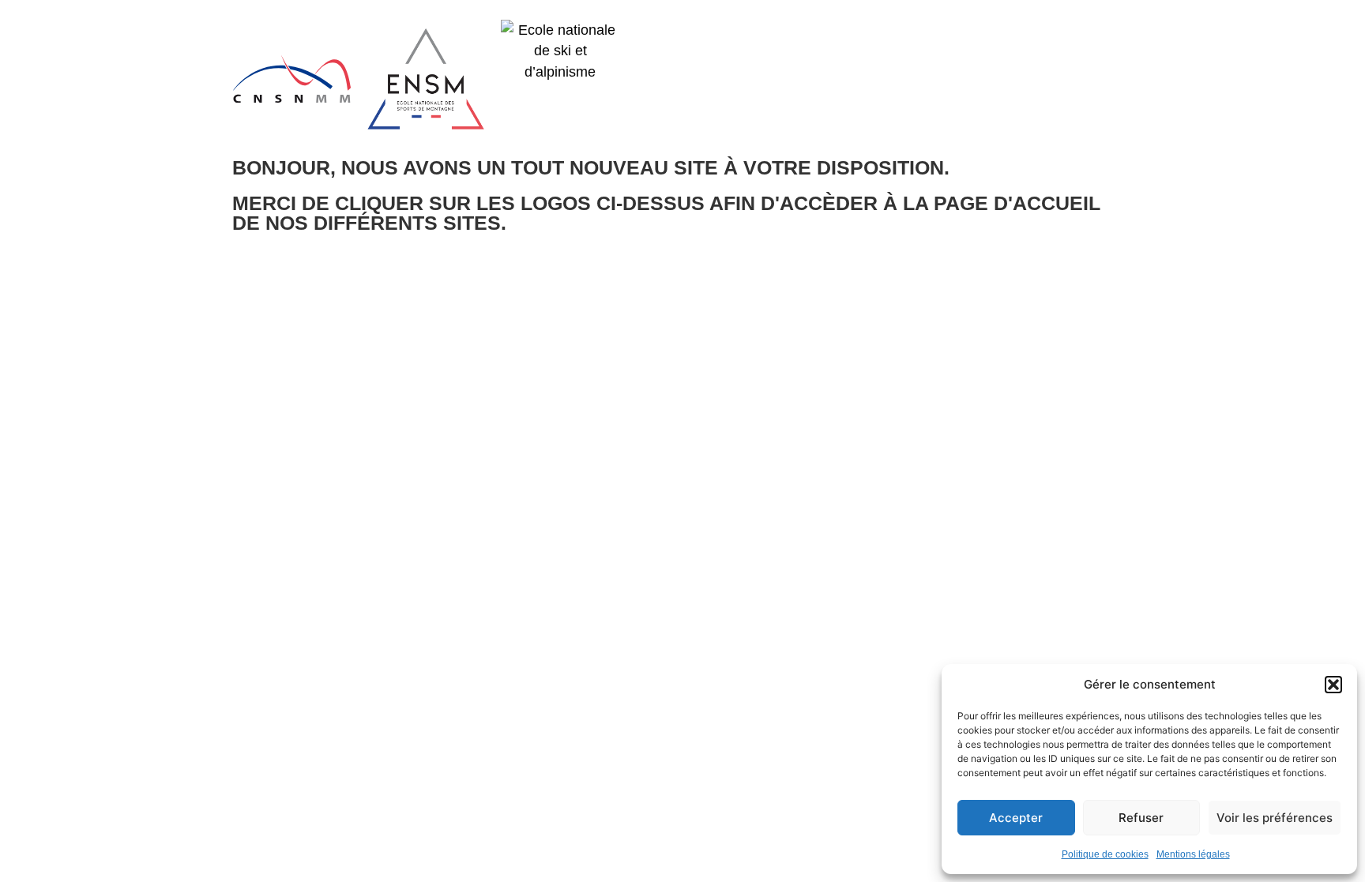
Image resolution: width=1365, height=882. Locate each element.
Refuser (1141, 817)
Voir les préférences (1274, 817)
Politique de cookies (1105, 854)
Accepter (1016, 817)
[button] (1333, 684)
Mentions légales (1193, 854)
